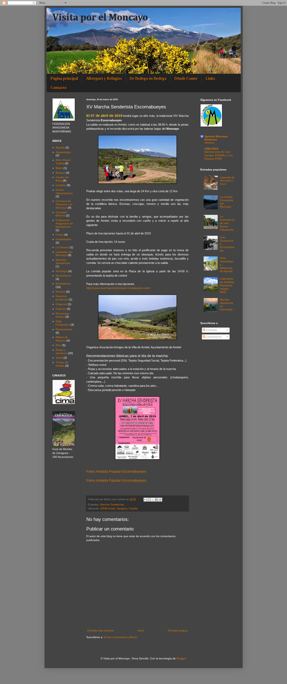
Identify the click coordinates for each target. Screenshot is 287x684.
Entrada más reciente (100, 630)
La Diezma (62, 247)
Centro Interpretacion (64, 191)
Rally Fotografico (63, 323)
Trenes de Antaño (62, 364)
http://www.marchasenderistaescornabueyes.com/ (118, 288)
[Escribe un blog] (149, 500)
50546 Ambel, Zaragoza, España (119, 508)
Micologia (61, 271)
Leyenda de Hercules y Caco (227, 181)
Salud (59, 357)
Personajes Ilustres (63, 315)
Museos (60, 291)
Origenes (61, 304)
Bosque (60, 172)
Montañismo (63, 283)
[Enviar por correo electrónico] (145, 500)
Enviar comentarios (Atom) (120, 637)
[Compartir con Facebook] (157, 500)
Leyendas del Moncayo (64, 253)
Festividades (63, 239)
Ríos (58, 345)
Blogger (181, 658)
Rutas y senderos (61, 351)
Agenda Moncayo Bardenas (216, 138)
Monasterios (63, 275)
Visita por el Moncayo (100, 18)
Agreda (60, 147)
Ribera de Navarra (62, 339)
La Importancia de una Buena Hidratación (227, 223)
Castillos (61, 185)
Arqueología (63, 152)
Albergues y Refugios (104, 78)
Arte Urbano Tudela (63, 161)
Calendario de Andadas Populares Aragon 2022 (227, 285)
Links (210, 78)
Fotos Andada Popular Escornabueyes (116, 471)
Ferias (59, 234)
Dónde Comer (186, 78)
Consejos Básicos (61, 214)
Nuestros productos (62, 298)
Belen (59, 168)
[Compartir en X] (153, 500)
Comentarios (213, 336)
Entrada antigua (178, 630)
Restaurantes (64, 329)
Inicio (141, 630)
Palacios (61, 308)
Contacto (59, 87)
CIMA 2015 (211, 148)
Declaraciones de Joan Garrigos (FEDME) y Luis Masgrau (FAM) (218, 155)
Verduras (209, 142)
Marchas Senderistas (112, 504)
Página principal (64, 78)
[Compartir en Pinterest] (160, 500)
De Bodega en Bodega (148, 78)
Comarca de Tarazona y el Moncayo (64, 204)
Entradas (211, 329)
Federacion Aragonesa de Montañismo (64, 223)
